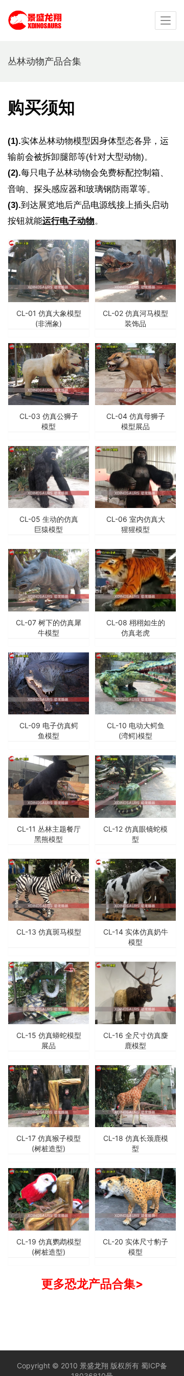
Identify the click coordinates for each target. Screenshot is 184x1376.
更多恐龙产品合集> (92, 1283)
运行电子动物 (68, 221)
